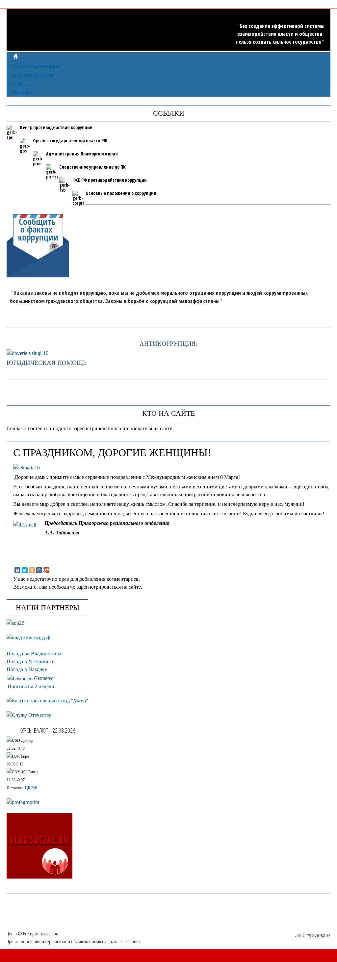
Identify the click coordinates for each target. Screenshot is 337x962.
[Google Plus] (46, 570)
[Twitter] (25, 570)
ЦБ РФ (31, 788)
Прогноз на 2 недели (31, 686)
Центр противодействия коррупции (56, 127)
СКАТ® (300, 935)
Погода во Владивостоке (35, 653)
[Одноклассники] (32, 570)
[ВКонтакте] (17, 570)
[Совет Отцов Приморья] (15, 623)
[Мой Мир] (39, 570)
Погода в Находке (27, 669)
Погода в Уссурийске (30, 661)
